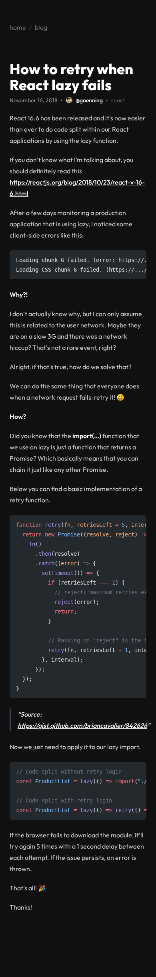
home (18, 27)
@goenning (89, 100)
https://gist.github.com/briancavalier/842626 (82, 725)
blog (41, 27)
